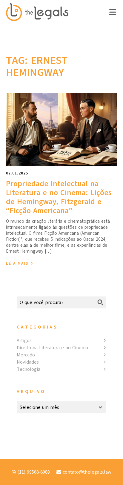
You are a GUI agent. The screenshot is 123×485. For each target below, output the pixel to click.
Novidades (28, 362)
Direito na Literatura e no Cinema (52, 347)
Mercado (26, 355)
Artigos (24, 340)
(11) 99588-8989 (33, 472)
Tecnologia (28, 369)
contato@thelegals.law (87, 472)
